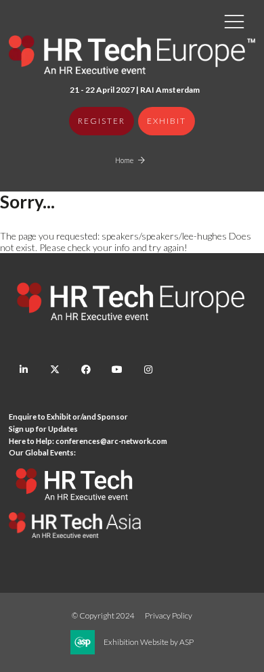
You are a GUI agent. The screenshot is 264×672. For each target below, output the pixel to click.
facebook (85, 369)
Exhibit (166, 121)
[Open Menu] (234, 21)
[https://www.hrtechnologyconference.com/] (75, 506)
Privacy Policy (168, 615)
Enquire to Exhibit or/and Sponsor (69, 416)
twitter (54, 369)
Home (124, 160)
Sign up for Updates (43, 428)
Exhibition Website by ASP (149, 642)
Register (101, 121)
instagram (147, 369)
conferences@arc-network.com (111, 440)
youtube (116, 369)
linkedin (23, 369)
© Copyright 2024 (103, 615)
